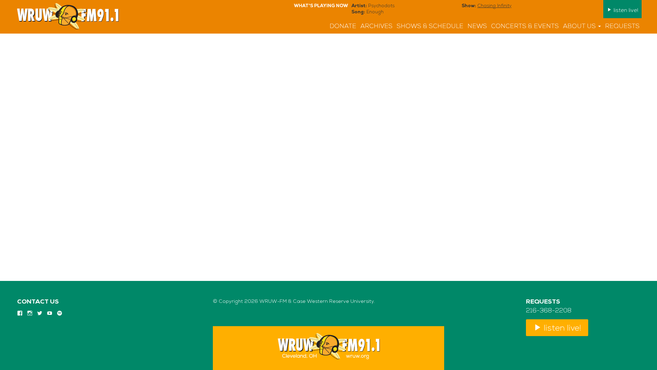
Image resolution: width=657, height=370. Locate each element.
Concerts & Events (525, 27)
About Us (580, 27)
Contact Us (38, 302)
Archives (376, 27)
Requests (622, 27)
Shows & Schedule (430, 27)
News (477, 27)
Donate (343, 27)
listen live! (625, 10)
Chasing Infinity (494, 6)
